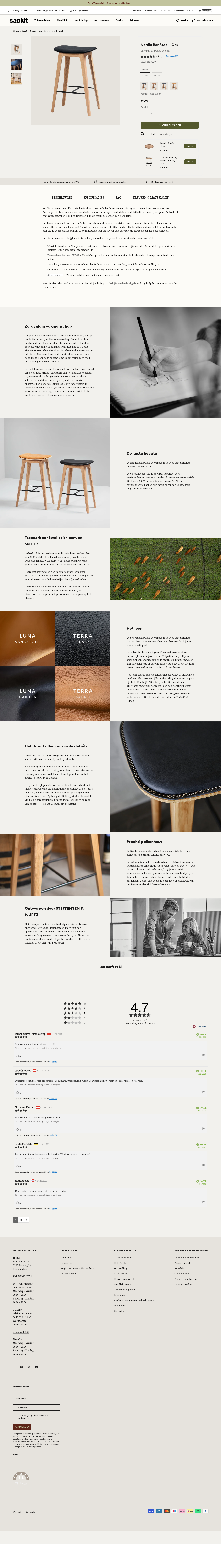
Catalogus (119, 1294)
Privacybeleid (182, 1262)
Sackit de (53, 1172)
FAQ (118, 197)
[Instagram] (21, 1367)
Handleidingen (122, 1284)
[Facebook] (14, 1367)
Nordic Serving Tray (167, 144)
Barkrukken (29, 31)
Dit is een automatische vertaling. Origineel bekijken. (38, 1048)
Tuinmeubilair (42, 20)
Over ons (165, 10)
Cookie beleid (182, 1273)
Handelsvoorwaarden (186, 1257)
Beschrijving (62, 197)
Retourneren (121, 1273)
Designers (66, 1262)
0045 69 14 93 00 (22, 1317)
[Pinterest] (29, 1367)
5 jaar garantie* (55, 275)
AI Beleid (179, 1268)
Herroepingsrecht (124, 1278)
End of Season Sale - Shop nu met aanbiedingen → (110, 3)
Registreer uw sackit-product (77, 1268)
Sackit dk (53, 1061)
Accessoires (101, 20)
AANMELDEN (22, 1426)
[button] (203, 10)
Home (16, 31)
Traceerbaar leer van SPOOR (63, 255)
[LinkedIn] (36, 1367)
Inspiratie (137, 10)
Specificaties (94, 197)
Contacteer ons (122, 1257)
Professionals (151, 10)
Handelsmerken (183, 1284)
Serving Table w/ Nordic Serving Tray (168, 160)
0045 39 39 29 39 (22, 1287)
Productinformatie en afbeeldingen (134, 1300)
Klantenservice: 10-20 (183, 10)
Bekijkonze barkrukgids (122, 283)
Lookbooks (120, 1305)
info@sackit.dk (21, 1331)
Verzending (120, 1268)
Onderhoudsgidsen (125, 1289)
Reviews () (172, 56)
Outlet (119, 20)
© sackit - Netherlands (24, 1511)
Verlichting (81, 20)
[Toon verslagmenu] (203, 1055)
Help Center (120, 1262)
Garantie (119, 1310)
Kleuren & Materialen (151, 197)
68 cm (157, 75)
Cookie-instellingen (185, 1278)
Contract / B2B (69, 1273)
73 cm (145, 75)
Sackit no (53, 1208)
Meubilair (62, 20)
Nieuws (134, 20)
